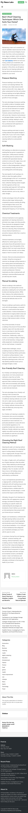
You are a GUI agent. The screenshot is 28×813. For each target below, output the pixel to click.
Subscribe (21, 2)
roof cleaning (9, 60)
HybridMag (18, 810)
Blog (3, 645)
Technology (5, 686)
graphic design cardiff (8, 724)
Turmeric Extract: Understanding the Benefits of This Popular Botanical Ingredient (11, 613)
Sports (4, 684)
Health (4, 672)
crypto (4, 653)
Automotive (5, 643)
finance (4, 665)
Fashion (4, 662)
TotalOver (5, 728)
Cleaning (4, 650)
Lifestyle (4, 679)
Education (5, 657)
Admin (5, 24)
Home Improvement (7, 13)
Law (3, 677)
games (4, 669)
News (3, 681)
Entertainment (6, 660)
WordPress (10, 810)
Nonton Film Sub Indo (8, 722)
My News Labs (7, 2)
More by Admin (15, 576)
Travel (3, 689)
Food (3, 667)
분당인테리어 (5, 726)
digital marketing (6, 655)
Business (4, 648)
